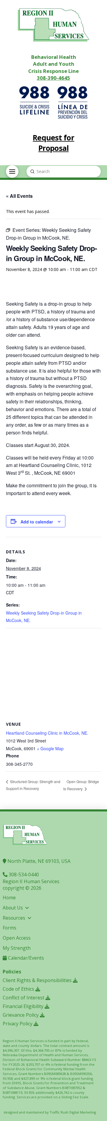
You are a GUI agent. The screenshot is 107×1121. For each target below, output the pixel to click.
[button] (12, 171)
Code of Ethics (19, 989)
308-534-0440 (23, 874)
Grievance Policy (21, 1015)
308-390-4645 (53, 77)
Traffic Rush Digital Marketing (73, 1112)
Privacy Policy (18, 1023)
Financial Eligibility (24, 1006)
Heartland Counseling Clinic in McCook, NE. (47, 733)
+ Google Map (50, 748)
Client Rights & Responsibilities (38, 980)
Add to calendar (37, 522)
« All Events (19, 195)
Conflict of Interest (24, 997)
